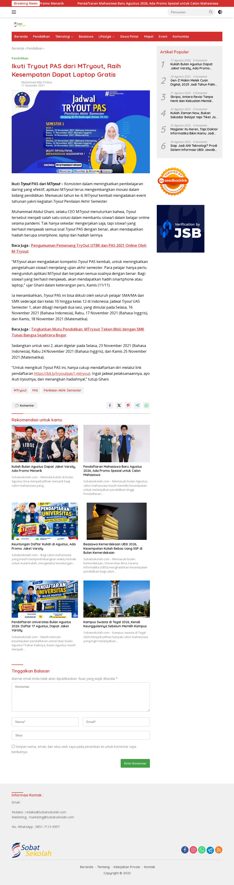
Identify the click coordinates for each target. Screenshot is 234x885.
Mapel (148, 36)
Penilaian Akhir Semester (62, 390)
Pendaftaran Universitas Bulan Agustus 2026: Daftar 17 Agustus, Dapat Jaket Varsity (41, 626)
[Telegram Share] (137, 405)
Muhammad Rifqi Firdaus (36, 82)
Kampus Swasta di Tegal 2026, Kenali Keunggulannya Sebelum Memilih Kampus (115, 624)
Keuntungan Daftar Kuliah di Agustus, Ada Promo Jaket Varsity (44, 546)
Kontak (149, 867)
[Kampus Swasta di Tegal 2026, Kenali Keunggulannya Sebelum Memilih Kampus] (116, 599)
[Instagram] (193, 850)
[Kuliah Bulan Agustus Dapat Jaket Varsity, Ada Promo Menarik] (45, 443)
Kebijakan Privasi (127, 867)
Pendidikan (41, 36)
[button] (210, 12)
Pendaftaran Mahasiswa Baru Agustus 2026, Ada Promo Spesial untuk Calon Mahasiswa (125, 3)
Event (163, 36)
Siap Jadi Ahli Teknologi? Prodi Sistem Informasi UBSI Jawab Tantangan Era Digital (193, 148)
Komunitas (181, 36)
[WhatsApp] (201, 850)
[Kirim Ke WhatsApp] (146, 405)
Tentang (103, 867)
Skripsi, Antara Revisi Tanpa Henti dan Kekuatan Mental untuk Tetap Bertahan (191, 99)
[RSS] (218, 850)
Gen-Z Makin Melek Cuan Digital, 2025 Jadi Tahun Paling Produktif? (193, 82)
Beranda (21, 36)
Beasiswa (86, 36)
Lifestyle (105, 36)
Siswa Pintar (129, 36)
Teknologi (62, 36)
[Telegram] (210, 850)
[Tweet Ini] (119, 405)
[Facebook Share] (109, 405)
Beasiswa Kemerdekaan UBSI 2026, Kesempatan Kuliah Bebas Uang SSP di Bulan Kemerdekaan (112, 548)
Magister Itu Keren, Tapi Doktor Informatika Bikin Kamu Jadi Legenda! (194, 131)
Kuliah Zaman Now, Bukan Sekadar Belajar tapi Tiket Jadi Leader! (194, 115)
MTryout (20, 390)
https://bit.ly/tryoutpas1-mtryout (62, 373)
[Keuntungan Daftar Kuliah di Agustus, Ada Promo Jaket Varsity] (45, 521)
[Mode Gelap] (220, 12)
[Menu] (15, 12)
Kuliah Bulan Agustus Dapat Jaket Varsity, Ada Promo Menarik (44, 469)
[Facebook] (185, 850)
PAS (35, 390)
